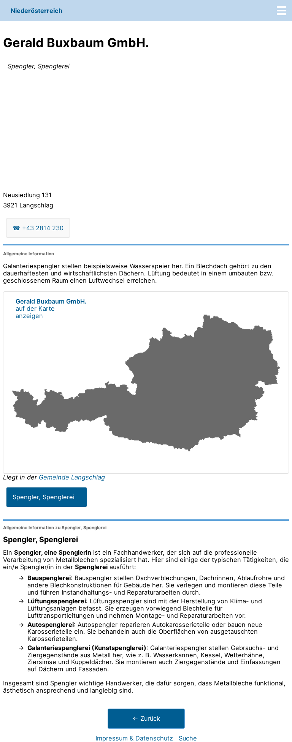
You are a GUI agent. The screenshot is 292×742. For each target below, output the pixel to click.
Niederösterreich (36, 10)
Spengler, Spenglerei (44, 497)
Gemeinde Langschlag (72, 477)
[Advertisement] (146, 132)
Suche (188, 738)
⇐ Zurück (146, 718)
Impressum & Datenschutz (134, 738)
